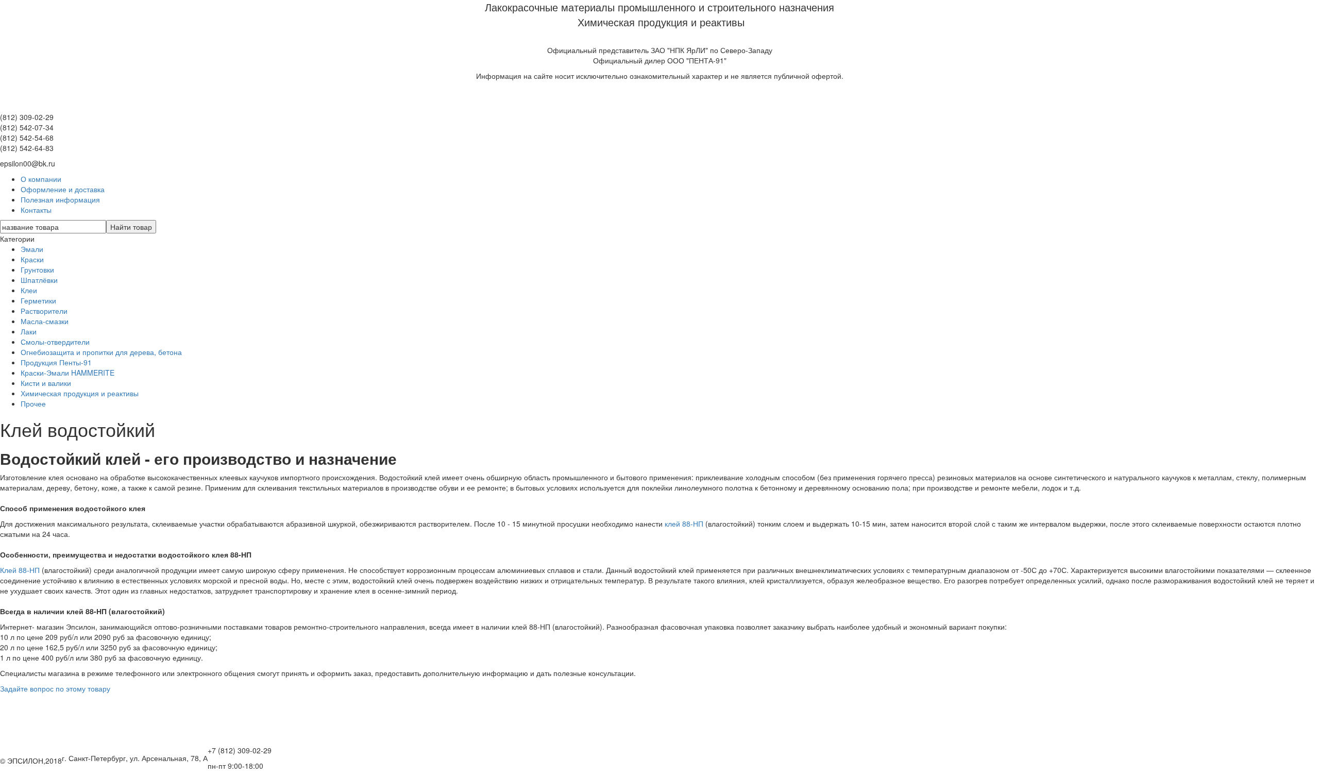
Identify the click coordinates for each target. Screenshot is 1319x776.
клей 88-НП (683, 523)
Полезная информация (60, 199)
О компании (41, 179)
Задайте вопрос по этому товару (55, 688)
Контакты (36, 210)
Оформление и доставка (63, 189)
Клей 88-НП (21, 570)
